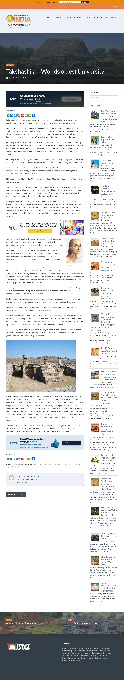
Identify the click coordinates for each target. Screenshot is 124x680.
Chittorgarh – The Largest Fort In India (109, 536)
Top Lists (87, 17)
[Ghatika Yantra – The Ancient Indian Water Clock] (95, 565)
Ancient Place (10, 65)
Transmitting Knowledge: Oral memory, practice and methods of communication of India (103, 430)
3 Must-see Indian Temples (108, 161)
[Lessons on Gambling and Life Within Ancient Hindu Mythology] (95, 487)
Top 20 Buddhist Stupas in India (109, 373)
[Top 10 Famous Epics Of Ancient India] (95, 356)
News (68, 17)
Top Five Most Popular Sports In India (108, 139)
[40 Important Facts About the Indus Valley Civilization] (95, 270)
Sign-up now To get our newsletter (46, 2)
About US (57, 17)
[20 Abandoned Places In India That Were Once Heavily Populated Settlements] (95, 401)
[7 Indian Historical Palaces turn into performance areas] (95, 194)
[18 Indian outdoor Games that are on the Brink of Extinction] (95, 296)
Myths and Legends (100, 17)
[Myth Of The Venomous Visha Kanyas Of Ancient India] (95, 515)
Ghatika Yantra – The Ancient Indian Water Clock (109, 560)
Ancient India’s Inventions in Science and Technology (108, 216)
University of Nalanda (66, 137)
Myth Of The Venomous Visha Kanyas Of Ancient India (109, 511)
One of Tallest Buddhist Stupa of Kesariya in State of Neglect (109, 242)
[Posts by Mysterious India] (11, 478)
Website (28, 483)
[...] (101, 131)
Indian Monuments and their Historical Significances (109, 587)
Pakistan (15, 467)
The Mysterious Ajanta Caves (83, 623)
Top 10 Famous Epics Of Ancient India (109, 351)
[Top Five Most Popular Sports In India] (95, 145)
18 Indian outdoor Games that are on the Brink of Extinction (108, 293)
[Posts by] (7, 78)
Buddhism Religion (46, 464)
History (77, 17)
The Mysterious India (18, 24)
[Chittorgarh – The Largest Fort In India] (95, 542)
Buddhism (36, 464)
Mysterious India (14, 78)
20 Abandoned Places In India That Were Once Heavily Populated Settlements (103, 399)
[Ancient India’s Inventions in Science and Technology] (95, 220)
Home (49, 17)
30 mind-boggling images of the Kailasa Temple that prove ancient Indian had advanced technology (103, 322)
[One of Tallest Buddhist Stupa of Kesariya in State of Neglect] (95, 247)
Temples (113, 17)
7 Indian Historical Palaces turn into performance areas (109, 191)
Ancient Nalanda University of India (24, 623)
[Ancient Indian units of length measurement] (95, 463)
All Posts (20, 483)
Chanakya (10, 271)
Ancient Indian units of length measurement (108, 458)
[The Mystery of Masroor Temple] (95, 119)
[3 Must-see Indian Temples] (95, 168)
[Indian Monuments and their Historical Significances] (95, 591)
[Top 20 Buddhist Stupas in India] (95, 380)
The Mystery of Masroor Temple (108, 112)
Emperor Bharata (66, 148)
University (21, 467)
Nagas (79, 162)
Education (64, 464)
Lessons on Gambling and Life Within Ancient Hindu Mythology (108, 483)
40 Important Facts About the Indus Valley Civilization (108, 266)
